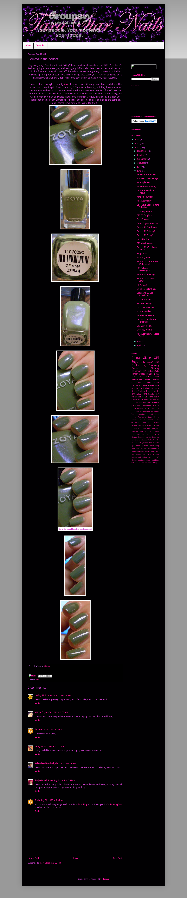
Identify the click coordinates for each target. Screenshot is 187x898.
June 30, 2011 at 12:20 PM (50, 729)
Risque (151, 443)
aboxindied (152, 449)
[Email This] (39, 676)
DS (152, 411)
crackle (142, 374)
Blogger (105, 879)
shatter (134, 460)
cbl (158, 449)
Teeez (133, 449)
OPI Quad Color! (144, 326)
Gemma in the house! (146, 174)
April (139, 345)
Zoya (66, 84)
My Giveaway (151, 365)
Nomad (134, 437)
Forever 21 (138, 368)
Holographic (136, 371)
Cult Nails (135, 385)
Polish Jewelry (142, 443)
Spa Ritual (135, 446)
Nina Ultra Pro (153, 434)
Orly (143, 361)
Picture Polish (137, 400)
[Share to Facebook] (47, 676)
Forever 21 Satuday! (146, 231)
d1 (36, 729)
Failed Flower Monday (146, 186)
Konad (149, 423)
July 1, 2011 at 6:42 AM (64, 780)
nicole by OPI (153, 457)
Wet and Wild (140, 403)
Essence (144, 385)
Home (28, 45)
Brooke (151, 394)
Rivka (157, 443)
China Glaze (141, 358)
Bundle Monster (138, 383)
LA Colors (155, 423)
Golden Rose (153, 385)
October (141, 155)
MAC (149, 428)
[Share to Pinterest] (50, 676)
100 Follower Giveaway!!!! (143, 269)
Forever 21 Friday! (145, 235)
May (139, 341)
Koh (144, 423)
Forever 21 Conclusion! (147, 227)
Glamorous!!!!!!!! (144, 299)
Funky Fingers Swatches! (148, 223)
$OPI (145, 394)
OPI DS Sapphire (144, 215)
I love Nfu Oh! (143, 239)
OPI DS (146, 371)
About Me (40, 45)
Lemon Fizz (136, 426)
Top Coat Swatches (145, 307)
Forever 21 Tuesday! (146, 274)
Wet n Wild (151, 403)
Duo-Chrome (142, 414)
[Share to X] (44, 676)
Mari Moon (144, 431)
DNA (157, 394)
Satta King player (115, 804)
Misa (157, 388)
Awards (156, 380)
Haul (140, 420)
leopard (156, 454)
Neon (144, 434)
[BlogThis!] (41, 676)
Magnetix (135, 431)
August (140, 163)
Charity (140, 408)
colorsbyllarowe (137, 451)
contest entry (150, 451)
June (139, 171)
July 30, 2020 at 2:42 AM (52, 800)
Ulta (145, 449)
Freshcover (142, 417)
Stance (151, 446)
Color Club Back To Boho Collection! (148, 206)
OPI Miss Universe (145, 243)
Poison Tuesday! (144, 311)
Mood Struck (136, 434)
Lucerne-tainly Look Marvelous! (145, 294)
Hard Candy (154, 397)
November (142, 151)
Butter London (153, 383)
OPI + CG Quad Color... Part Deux (147, 320)
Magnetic (155, 428)
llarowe (134, 457)
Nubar (148, 377)
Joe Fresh (140, 388)
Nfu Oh (136, 377)
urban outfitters (152, 460)
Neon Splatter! (143, 182)
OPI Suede (143, 440)
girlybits (139, 454)
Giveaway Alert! (143, 257)
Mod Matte (154, 431)
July (139, 167)
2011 (137, 147)
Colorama (135, 411)
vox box (142, 463)
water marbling (151, 463)
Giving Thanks (153, 417)
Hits (133, 388)
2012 (137, 143)
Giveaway (155, 368)
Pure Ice (145, 391)
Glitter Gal (142, 397)
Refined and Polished (44, 763)
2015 (137, 139)
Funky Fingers (152, 374)
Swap (157, 446)
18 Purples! (142, 285)
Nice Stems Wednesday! (147, 178)
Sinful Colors (150, 400)
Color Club (153, 361)
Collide (146, 408)
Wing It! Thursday (145, 197)
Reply (37, 703)
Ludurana (142, 428)
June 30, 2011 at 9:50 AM (56, 712)
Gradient (134, 420)
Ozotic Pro (136, 391)
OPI (156, 358)
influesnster (147, 454)
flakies (147, 379)
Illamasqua (138, 423)
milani (138, 394)
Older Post (117, 858)
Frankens (136, 365)
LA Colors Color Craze (146, 289)
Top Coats (140, 449)
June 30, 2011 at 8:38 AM (59, 695)
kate (37, 746)
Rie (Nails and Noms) (44, 780)
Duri (151, 414)
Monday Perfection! (145, 315)
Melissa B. (39, 712)
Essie (152, 371)
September (142, 159)
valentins (134, 463)
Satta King (82, 804)
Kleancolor (149, 388)
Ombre (150, 440)
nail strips (142, 457)
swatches (141, 460)
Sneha (37, 800)
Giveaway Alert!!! (144, 211)
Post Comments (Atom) (50, 863)
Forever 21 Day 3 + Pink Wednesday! (147, 262)
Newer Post (33, 858)
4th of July (141, 406)
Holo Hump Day (149, 420)
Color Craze (154, 408)
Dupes (134, 397)
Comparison (145, 411)
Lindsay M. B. (41, 695)
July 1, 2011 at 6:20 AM (65, 763)
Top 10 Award (143, 219)
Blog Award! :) (143, 253)
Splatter (145, 446)
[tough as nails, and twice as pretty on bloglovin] (144, 122)
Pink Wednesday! (144, 201)
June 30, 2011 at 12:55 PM (51, 746)
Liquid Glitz (146, 426)
